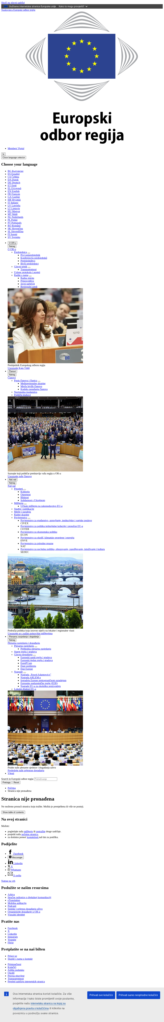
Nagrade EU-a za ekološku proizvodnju (40, 686)
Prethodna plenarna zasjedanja (35, 648)
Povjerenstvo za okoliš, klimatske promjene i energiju (47, 537)
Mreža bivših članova (31, 386)
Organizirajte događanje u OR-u (24, 911)
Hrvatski (14, 199)
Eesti (12, 185)
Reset (16, 782)
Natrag (12, 246)
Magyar (14, 211)
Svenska (14, 237)
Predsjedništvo (27, 260)
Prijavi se (12, 956)
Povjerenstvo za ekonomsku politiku (38, 532)
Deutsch (14, 182)
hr (3, 154)
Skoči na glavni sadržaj (13, 2)
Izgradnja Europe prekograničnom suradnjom (43, 680)
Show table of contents (13, 812)
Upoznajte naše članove (20, 476)
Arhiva (11, 894)
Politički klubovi (22, 395)
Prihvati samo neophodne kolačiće (138, 995)
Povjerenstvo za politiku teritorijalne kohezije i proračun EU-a (51, 526)
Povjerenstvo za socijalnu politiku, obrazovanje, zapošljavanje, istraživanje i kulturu (62, 549)
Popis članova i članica (25, 380)
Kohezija (25, 491)
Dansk (13, 179)
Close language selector (14, 157)
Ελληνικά (14, 188)
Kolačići (12, 967)
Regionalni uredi (28, 286)
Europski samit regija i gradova (36, 657)
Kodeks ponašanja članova (34, 389)
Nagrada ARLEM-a (30, 677)
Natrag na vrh (8, 881)
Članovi (12, 371)
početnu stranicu (29, 834)
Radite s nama (21, 275)
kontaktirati (33, 837)
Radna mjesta (27, 278)
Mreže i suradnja (22, 511)
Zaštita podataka (16, 970)
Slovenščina (15, 231)
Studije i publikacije (24, 509)
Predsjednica (20, 252)
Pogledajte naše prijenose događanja (26, 770)
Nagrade (18, 671)
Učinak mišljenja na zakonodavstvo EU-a (41, 506)
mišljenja (28, 831)
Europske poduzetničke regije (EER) (39, 683)
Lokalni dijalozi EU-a (25, 689)
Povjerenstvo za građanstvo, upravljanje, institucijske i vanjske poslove (56, 520)
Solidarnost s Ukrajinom (32, 500)
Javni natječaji (27, 283)
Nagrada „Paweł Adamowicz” (35, 674)
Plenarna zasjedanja (24, 646)
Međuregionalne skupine (32, 383)
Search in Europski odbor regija (17, 779)
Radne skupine (21, 514)
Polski (12, 220)
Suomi (12, 234)
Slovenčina (15, 228)
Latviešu (14, 205)
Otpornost (25, 494)
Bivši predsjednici (29, 263)
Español (14, 174)
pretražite (40, 831)
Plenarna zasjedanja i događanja (24, 636)
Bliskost (24, 497)
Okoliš (11, 973)
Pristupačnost (14, 964)
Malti (12, 214)
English (14, 191)
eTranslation (14, 900)
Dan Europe (26, 669)
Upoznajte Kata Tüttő (19, 368)
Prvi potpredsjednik (30, 255)
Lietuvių (14, 208)
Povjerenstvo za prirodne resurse (36, 543)
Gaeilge (14, 197)
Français (14, 194)
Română (14, 225)
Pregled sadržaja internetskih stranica (26, 981)
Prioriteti (18, 488)
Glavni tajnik (20, 266)
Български (15, 171)
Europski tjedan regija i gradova (36, 660)
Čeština (13, 176)
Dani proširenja (28, 666)
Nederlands (15, 217)
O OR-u (12, 243)
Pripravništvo (27, 281)
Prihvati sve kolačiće (101, 995)
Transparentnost (28, 269)
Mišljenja (18, 503)
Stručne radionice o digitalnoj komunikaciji (29, 897)
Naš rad (12, 479)
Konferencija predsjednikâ (33, 258)
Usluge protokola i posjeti (27, 272)
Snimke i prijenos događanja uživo (25, 909)
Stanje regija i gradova (25, 651)
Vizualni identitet (16, 914)
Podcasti (12, 906)
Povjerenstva (20, 517)
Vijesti (11, 773)
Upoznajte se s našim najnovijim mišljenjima (30, 633)
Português (14, 222)
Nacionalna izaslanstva (25, 392)
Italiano (13, 202)
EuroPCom (26, 663)
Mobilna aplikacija (17, 903)
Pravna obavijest (16, 975)
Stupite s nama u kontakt (20, 958)
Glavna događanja (23, 654)
